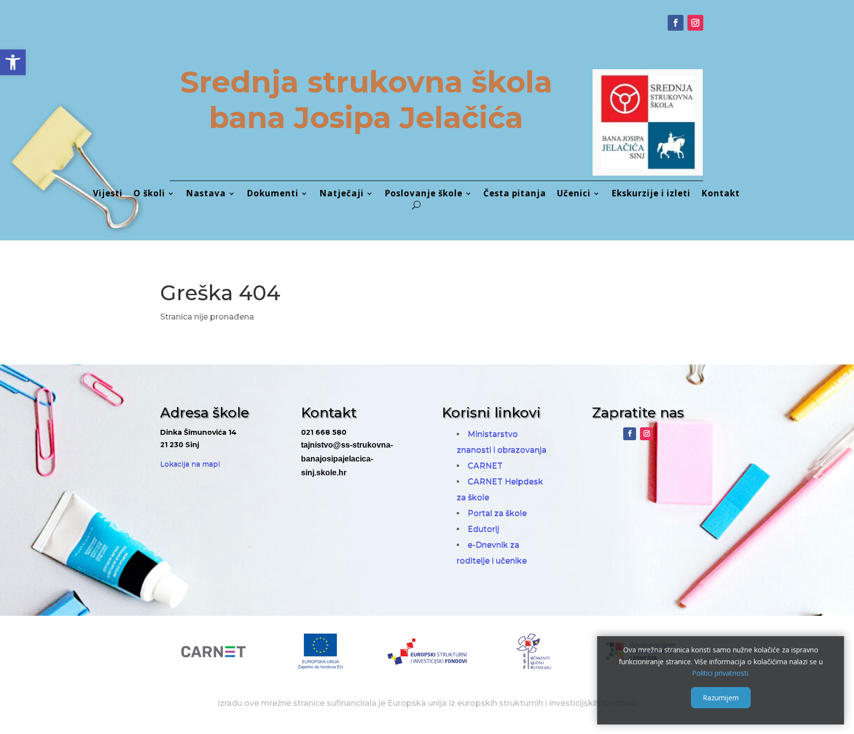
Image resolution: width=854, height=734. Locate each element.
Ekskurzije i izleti (650, 194)
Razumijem (721, 697)
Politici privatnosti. (721, 673)
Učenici (574, 194)
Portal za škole (497, 513)
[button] (13, 62)
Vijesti (108, 194)
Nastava (206, 194)
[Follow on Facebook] (675, 23)
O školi (149, 194)
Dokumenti (273, 194)
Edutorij (483, 529)
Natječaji (341, 194)
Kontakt (720, 194)
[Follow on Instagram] (695, 23)
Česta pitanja (514, 194)
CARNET (485, 465)
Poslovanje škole (423, 194)
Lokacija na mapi (190, 463)
